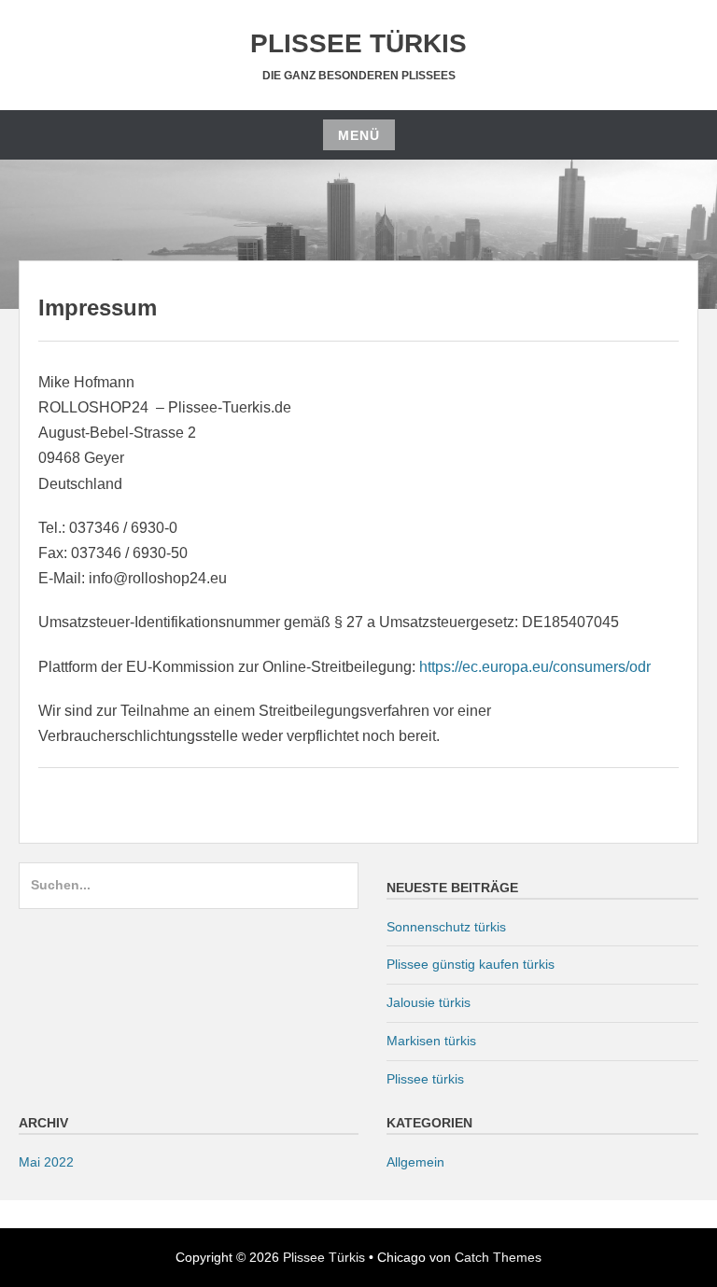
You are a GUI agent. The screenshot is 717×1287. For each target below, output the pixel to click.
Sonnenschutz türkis (446, 926)
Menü (359, 135)
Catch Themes (498, 1257)
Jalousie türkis (429, 1002)
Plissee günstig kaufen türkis (471, 964)
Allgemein (415, 1161)
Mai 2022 (46, 1161)
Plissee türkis (425, 1078)
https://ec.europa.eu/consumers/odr (535, 667)
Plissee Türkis (358, 43)
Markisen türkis (431, 1040)
